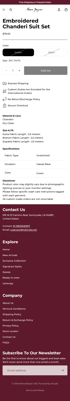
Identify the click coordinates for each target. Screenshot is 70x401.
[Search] (10, 9)
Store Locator (10, 331)
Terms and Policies (35, 390)
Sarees (6, 272)
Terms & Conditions (14, 308)
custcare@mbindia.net (23, 229)
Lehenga (8, 283)
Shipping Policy (12, 314)
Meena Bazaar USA (28, 383)
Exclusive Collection (14, 260)
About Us (8, 303)
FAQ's (6, 342)
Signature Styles (12, 266)
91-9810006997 (21, 226)
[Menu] (3, 9)
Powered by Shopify (48, 383)
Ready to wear (11, 277)
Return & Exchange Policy (18, 319)
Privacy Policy (11, 325)
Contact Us (9, 336)
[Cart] (66, 9)
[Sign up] (62, 370)
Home (6, 249)
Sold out (46, 70)
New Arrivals (10, 255)
